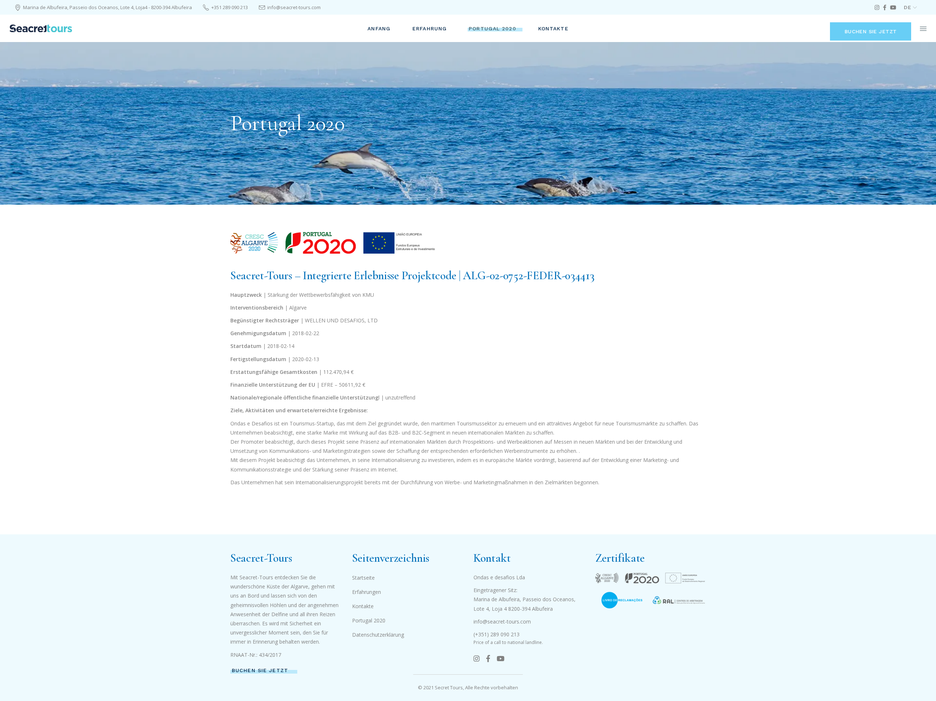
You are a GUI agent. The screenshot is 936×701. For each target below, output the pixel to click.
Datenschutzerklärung (378, 634)
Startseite (363, 577)
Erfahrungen (366, 591)
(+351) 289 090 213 (496, 634)
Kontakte (363, 606)
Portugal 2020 (368, 620)
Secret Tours (449, 687)
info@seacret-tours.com (502, 621)
